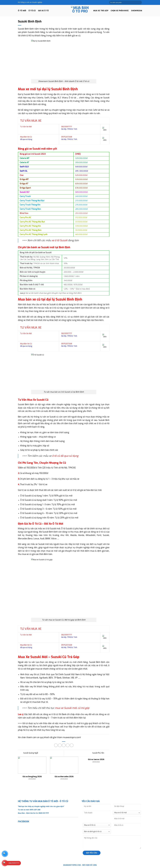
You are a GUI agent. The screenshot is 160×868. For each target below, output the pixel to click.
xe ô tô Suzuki (60, 240)
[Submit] (140, 2)
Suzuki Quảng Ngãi (30, 753)
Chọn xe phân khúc (120, 10)
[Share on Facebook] (56, 745)
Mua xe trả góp (100, 10)
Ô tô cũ (32, 10)
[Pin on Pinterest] (67, 745)
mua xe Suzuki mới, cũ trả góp (72, 708)
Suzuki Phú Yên (98, 753)
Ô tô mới (22, 10)
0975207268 (66, 137)
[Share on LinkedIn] (71, 745)
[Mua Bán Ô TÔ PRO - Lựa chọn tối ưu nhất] (80, 10)
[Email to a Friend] (64, 745)
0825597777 (66, 127)
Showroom (136, 10)
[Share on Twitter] (60, 745)
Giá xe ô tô (43, 10)
